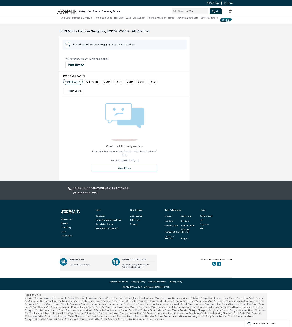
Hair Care (119, 17)
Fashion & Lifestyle (82, 17)
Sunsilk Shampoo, (189, 304)
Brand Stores (136, 216)
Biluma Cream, (220, 307)
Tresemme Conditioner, (176, 316)
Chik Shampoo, (238, 316)
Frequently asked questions (108, 220)
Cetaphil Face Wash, (78, 298)
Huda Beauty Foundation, (240, 307)
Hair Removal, (205, 307)
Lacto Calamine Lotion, (210, 304)
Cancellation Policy (157, 282)
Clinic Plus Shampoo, (106, 307)
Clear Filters (124, 168)
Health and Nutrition (169, 237)
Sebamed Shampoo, (119, 313)
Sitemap (134, 224)
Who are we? (66, 219)
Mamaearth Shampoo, (225, 301)
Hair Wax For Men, (154, 316)
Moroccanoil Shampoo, (115, 316)
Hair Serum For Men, (163, 313)
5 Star (107, 81)
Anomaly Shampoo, (58, 316)
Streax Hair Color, (249, 304)
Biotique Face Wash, (146, 307)
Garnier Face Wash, (116, 298)
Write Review (76, 64)
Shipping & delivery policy (107, 228)
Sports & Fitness (209, 17)
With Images (92, 81)
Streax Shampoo (155, 319)
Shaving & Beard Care (187, 17)
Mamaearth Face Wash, (55, 298)
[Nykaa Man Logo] (67, 10)
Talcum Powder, (180, 310)
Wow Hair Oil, (97, 319)
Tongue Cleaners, (239, 310)
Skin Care (65, 17)
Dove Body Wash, (242, 313)
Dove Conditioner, (203, 313)
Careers (64, 223)
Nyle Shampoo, (112, 310)
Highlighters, (132, 298)
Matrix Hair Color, (94, 316)
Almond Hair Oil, (138, 313)
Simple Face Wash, (126, 307)
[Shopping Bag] (230, 11)
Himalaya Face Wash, (149, 298)
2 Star (141, 81)
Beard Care (186, 216)
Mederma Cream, (97, 298)
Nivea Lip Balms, (89, 304)
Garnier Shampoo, (137, 319)
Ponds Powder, (43, 310)
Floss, (149, 313)
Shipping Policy (138, 282)
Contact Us (100, 216)
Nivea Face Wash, (192, 301)
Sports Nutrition (188, 225)
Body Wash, (208, 301)
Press (63, 231)
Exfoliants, (103, 304)
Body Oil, (210, 316)
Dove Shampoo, (103, 301)
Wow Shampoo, (53, 307)
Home (171, 17)
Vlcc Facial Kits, (37, 313)
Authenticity (66, 227)
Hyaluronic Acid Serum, (168, 307)
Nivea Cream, (229, 298)
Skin (201, 228)
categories (85, 11)
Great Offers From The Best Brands (79, 3)
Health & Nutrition (157, 17)
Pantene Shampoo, (75, 310)
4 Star (118, 81)
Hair (201, 220)
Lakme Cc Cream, (174, 301)
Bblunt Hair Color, (44, 319)
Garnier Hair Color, (135, 301)
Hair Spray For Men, (63, 319)
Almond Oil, (34, 304)
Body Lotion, (88, 301)
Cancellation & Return (105, 224)
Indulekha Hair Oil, (118, 304)
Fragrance (204, 224)
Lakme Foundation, (71, 301)
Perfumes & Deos (103, 17)
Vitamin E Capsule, (34, 298)
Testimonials (66, 236)
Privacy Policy (176, 282)
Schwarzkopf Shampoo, (97, 313)
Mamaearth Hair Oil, (38, 316)
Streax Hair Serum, (37, 301)
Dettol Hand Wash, (54, 313)
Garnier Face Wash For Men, (135, 310)
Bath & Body (139, 17)
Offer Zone (135, 220)
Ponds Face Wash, (246, 298)
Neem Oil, (253, 310)
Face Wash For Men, (50, 304)
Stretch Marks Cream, (161, 310)
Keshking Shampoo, (223, 313)
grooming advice (111, 11)
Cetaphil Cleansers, (70, 304)
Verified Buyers (73, 81)
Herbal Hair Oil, (223, 316)
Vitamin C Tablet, (191, 298)
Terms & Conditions (119, 282)
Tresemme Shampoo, (171, 298)
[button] (74, 90)
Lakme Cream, (58, 310)
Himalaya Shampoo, (74, 313)
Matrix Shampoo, (245, 301)
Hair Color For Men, (155, 301)
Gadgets (184, 238)
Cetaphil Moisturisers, (211, 298)
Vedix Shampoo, (82, 319)
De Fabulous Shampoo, (116, 319)
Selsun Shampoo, (230, 304)
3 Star (130, 81)
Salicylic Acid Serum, (219, 310)
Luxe (128, 17)
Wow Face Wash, (171, 304)
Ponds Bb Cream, (135, 304)
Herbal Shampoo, (136, 316)
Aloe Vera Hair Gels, (184, 313)
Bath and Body (206, 216)
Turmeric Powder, (71, 307)
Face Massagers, (189, 307)
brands (96, 11)
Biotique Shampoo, (198, 310)
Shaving (168, 216)
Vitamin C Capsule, (95, 310)
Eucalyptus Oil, (87, 307)
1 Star (152, 81)
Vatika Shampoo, (76, 316)
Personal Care (171, 225)
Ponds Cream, (119, 301)
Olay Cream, (39, 307)
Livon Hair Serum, (153, 304)
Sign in (215, 11)
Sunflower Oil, (55, 301)
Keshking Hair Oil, (196, 316)
